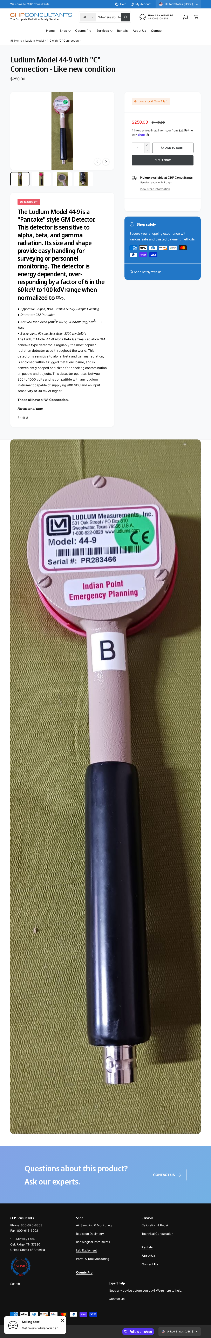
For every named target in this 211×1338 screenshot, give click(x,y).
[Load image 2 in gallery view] (41, 179)
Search (15, 1284)
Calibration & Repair (155, 1225)
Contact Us (164, 1175)
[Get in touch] (185, 17)
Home (18, 40)
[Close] (62, 1320)
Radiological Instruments (93, 1242)
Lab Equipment (86, 1250)
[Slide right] (106, 161)
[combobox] (114, 17)
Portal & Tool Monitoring (92, 1259)
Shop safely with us (147, 272)
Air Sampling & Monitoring (94, 1225)
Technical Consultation (157, 1234)
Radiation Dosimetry (90, 1234)
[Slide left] (97, 161)
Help (123, 4)
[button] (196, 17)
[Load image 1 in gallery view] (19, 179)
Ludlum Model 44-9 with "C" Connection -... (54, 40)
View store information (155, 189)
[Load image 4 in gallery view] (83, 179)
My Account (143, 4)
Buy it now (163, 160)
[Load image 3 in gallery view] (62, 179)
